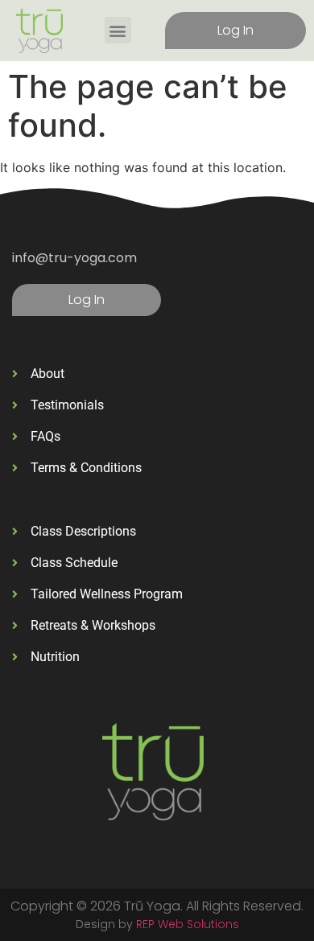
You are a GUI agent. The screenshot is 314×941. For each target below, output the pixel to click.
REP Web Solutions (187, 924)
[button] (118, 30)
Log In (235, 30)
